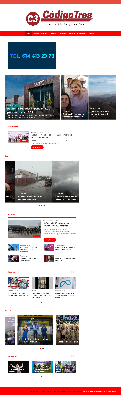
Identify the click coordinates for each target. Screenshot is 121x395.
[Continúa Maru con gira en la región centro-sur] (74, 97)
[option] (60, 97)
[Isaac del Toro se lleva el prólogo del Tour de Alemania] (35, 330)
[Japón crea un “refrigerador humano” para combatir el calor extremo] (42, 283)
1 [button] (39, 205)
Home (28, 33)
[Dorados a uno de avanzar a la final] (73, 330)
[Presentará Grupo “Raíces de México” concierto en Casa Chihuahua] (42, 367)
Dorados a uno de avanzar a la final (73, 342)
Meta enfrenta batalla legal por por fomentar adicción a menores (65, 295)
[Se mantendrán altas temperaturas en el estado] (102, 97)
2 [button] (41, 205)
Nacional (72, 33)
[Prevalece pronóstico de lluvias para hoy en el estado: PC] (33, 182)
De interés (53, 33)
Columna (44, 33)
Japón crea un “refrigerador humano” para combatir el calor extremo (42, 295)
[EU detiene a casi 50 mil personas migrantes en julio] (18, 283)
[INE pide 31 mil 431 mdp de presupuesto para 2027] (49, 247)
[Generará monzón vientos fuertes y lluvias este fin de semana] (70, 182)
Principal (36, 33)
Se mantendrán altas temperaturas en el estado (99, 114)
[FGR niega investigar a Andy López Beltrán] (13, 258)
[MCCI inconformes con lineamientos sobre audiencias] (13, 247)
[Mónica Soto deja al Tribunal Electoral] (49, 258)
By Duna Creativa (111, 391)
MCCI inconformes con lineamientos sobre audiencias (28, 250)
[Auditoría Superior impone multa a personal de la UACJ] (32, 97)
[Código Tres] (60, 17)
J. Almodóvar (35, 132)
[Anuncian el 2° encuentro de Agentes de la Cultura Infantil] (65, 367)
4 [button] (44, 205)
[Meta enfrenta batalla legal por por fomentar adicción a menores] (65, 283)
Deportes (92, 33)
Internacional (81, 33)
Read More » (37, 147)
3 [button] (43, 348)
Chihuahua (62, 33)
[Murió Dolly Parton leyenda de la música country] (18, 367)
